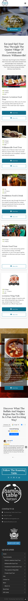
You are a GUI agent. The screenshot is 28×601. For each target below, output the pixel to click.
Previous (3, 342)
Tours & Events (7, 557)
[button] (2, 447)
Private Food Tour (10, 573)
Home (4, 554)
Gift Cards (6, 592)
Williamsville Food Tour (11, 563)
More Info (15, 118)
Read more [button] (6, 453)
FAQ (4, 576)
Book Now (15, 29)
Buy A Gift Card (14, 543)
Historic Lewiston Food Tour (13, 560)
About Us (7, 586)
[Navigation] (25, 3)
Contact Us (6, 579)
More (4, 582)
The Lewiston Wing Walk (11, 570)
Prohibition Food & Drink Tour (13, 566)
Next (24, 342)
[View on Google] (5, 441)
